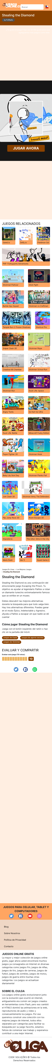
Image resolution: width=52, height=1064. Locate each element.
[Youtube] (30, 916)
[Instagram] (39, 916)
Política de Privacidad (15, 939)
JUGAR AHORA (26, 148)
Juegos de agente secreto (32, 637)
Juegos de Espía (10, 637)
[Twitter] (16, 669)
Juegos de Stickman (11, 642)
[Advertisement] (26, 53)
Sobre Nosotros (12, 933)
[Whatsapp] (34, 669)
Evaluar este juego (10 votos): (13, 654)
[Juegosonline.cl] (12, 5)
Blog (6, 926)
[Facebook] (25, 669)
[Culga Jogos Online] (26, 1045)
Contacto (8, 946)
